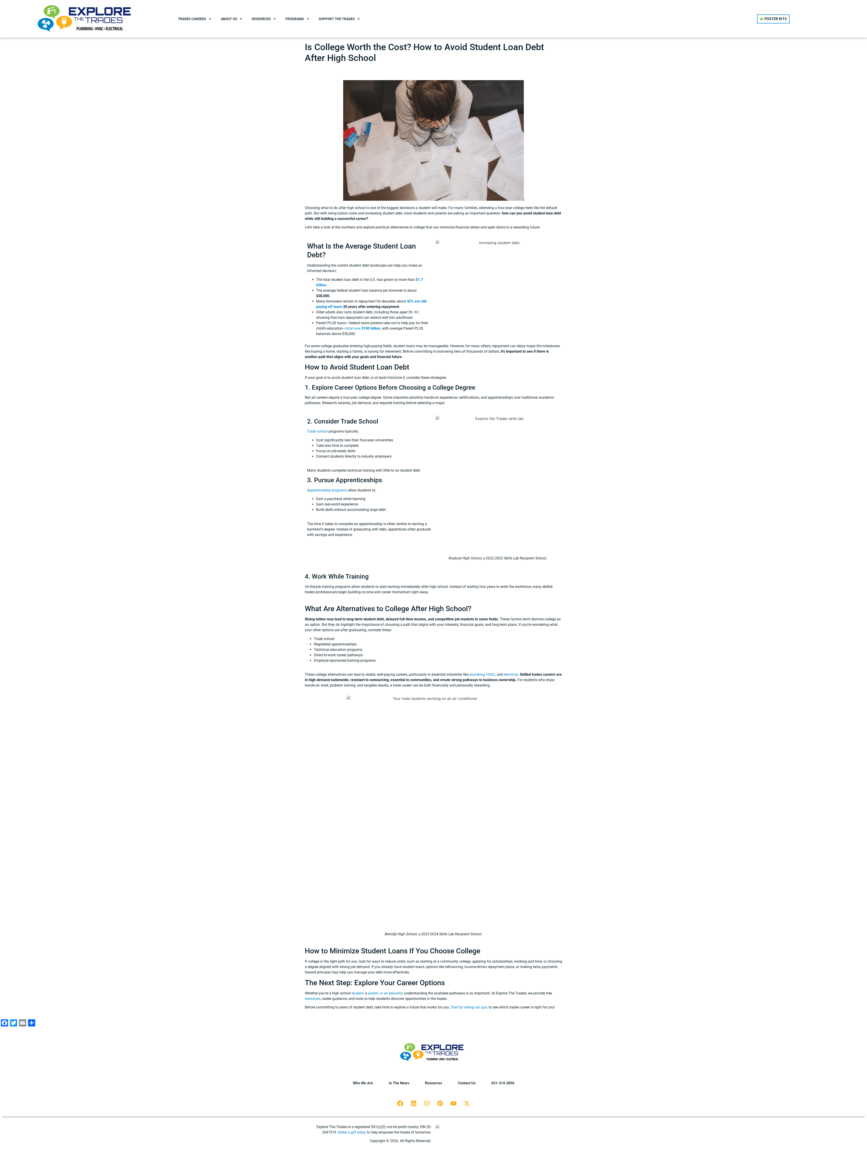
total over (363, 328)
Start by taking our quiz (469, 1007)
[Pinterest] (440, 1103)
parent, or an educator (385, 993)
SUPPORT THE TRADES (337, 19)
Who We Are (363, 1083)
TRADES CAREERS (192, 19)
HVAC (490, 674)
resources (312, 998)
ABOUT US (229, 19)
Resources (433, 1083)
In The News (399, 1083)
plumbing (477, 674)
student (358, 993)
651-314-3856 (502, 1083)
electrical (511, 674)
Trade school (317, 431)
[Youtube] (453, 1103)
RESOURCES (261, 19)
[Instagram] (427, 1103)
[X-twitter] (467, 1103)
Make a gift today (352, 1132)
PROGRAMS (294, 19)
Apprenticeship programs (327, 490)
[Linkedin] (414, 1103)
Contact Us (466, 1083)
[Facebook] (400, 1103)
